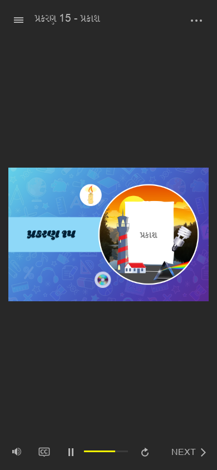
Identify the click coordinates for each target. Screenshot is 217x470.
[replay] (144, 453)
